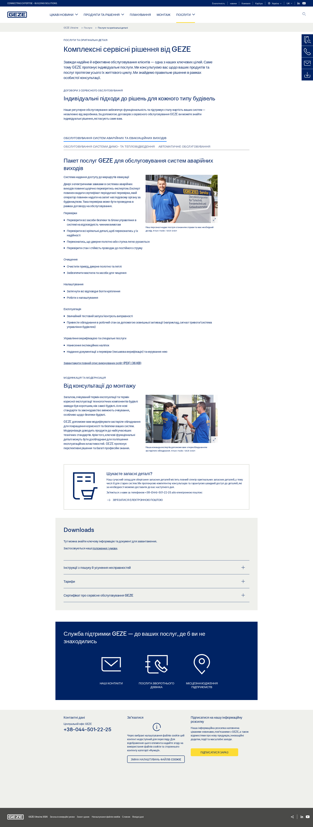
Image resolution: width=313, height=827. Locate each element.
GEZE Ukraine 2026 (38, 816)
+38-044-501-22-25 (87, 729)
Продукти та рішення (102, 14)
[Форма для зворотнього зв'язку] (307, 63)
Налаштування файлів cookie (106, 816)
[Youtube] (304, 3)
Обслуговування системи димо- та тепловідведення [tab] (109, 146)
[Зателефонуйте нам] (307, 51)
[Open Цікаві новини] (76, 14)
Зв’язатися (135, 717)
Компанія (246, 3)
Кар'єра (258, 3)
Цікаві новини (62, 14)
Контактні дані (74, 717)
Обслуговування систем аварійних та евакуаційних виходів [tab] (115, 138)
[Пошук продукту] (307, 40)
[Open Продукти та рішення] (122, 14)
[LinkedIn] (298, 3)
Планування (140, 14)
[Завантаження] (307, 74)
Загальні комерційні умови (62, 816)
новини (233, 3)
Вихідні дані (138, 816)
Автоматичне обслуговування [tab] (184, 146)
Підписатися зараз (214, 752)
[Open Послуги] (193, 14)
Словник (126, 816)
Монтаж (164, 14)
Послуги (183, 14)
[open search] (304, 14)
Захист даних (83, 816)
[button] (275, 3)
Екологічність (218, 3)
